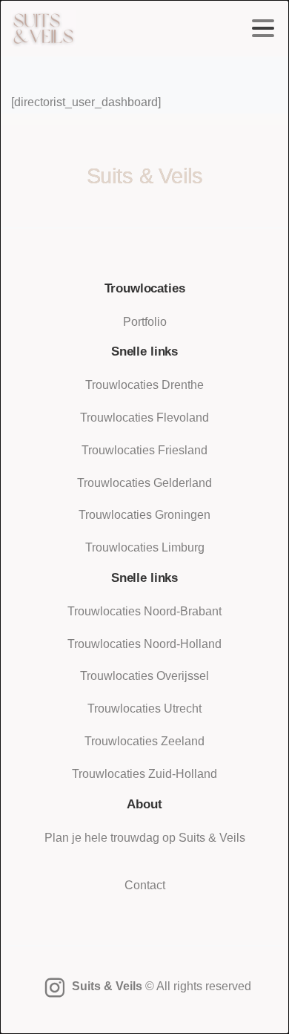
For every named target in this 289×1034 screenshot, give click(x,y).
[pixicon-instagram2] (55, 988)
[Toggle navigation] (263, 28)
